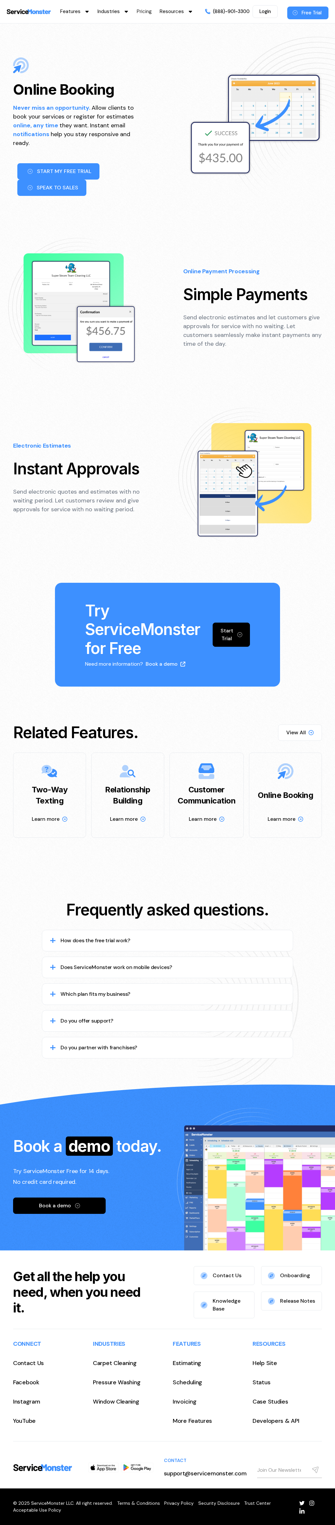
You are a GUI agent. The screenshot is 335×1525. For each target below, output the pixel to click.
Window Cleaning (116, 1402)
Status (261, 1382)
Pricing (144, 11)
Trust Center (257, 1503)
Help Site (265, 1363)
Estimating (187, 1363)
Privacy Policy (179, 1503)
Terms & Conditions (138, 1503)
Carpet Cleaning (115, 1363)
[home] (29, 12)
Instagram (26, 1402)
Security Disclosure (219, 1503)
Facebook (26, 1382)
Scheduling (187, 1382)
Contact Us (28, 1363)
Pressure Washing (116, 1382)
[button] (75, 11)
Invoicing (184, 1402)
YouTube (24, 1421)
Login (265, 11)
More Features (192, 1421)
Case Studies (270, 1402)
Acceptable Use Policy (37, 1510)
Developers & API (276, 1421)
